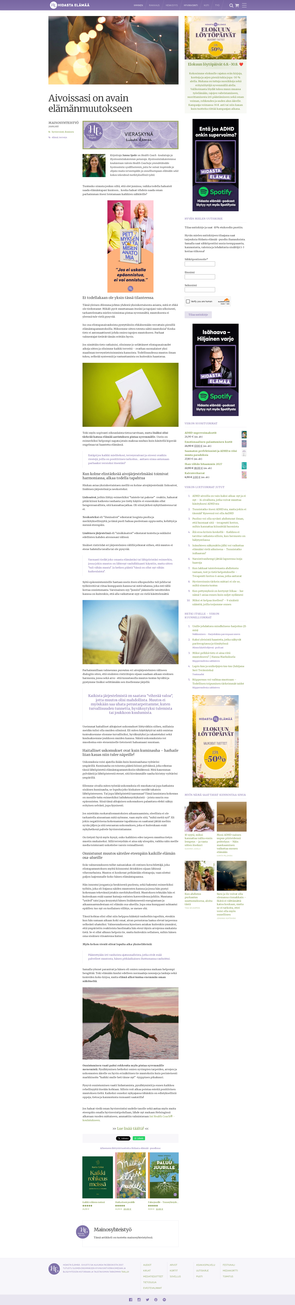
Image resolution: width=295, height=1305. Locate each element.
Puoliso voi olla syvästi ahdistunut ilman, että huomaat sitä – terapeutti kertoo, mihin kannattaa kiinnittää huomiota (218, 522)
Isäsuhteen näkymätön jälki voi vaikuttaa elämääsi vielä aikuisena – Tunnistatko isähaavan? (218, 549)
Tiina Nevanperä (192, 908)
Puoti (199, 1276)
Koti (206, 5)
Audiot (147, 1264)
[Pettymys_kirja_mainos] (130, 246)
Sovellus (175, 1276)
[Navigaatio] (244, 5)
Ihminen (138, 5)
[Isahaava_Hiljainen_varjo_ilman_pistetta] (216, 369)
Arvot (173, 1264)
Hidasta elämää (87, 5)
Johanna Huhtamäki (226, 918)
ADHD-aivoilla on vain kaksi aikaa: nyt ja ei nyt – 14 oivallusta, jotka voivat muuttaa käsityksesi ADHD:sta (219, 499)
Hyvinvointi (191, 5)
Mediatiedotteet (153, 1276)
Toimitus (228, 1276)
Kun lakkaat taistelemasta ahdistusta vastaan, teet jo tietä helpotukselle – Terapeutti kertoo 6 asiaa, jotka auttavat (217, 572)
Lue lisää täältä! (130, 1128)
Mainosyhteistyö (63, 123)
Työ (217, 5)
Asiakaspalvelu (205, 1264)
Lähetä (140, 1138)
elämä (55, 137)
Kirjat (147, 1270)
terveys (63, 137)
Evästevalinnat (152, 1287)
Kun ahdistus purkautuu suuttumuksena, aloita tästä (198, 899)
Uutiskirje (202, 1270)
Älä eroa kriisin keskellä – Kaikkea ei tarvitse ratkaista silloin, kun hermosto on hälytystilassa (218, 535)
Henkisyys (172, 5)
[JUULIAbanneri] (216, 164)
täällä (125, 1271)
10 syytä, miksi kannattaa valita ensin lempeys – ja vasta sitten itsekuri (198, 840)
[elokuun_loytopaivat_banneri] (216, 741)
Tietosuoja (149, 1282)
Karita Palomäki (224, 855)
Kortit (174, 1270)
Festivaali (229, 1264)
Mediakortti (230, 1270)
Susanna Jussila (193, 848)
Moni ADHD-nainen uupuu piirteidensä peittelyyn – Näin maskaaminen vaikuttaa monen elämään (229, 843)
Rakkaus (154, 5)
